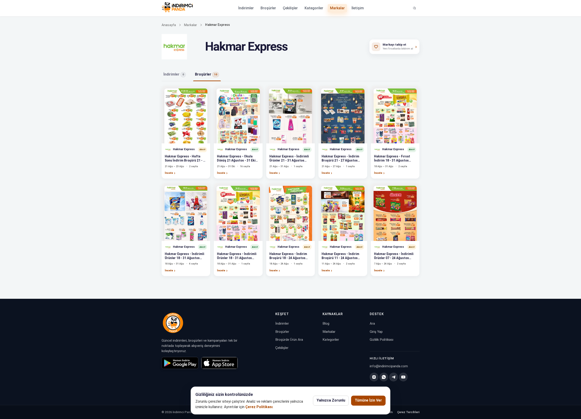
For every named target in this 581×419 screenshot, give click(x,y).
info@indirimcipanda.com (389, 366)
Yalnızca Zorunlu (331, 400)
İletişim (358, 8)
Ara (372, 323)
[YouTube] (403, 377)
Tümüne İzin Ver (368, 400)
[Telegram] (393, 377)
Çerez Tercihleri (408, 412)
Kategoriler (314, 8)
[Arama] (414, 8)
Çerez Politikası (259, 407)
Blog (326, 323)
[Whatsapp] (383, 377)
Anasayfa (169, 25)
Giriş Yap (376, 332)
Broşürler (268, 8)
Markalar (337, 8)
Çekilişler (290, 8)
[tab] (175, 74)
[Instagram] (374, 377)
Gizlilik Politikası (381, 340)
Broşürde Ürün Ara (289, 340)
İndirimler (246, 8)
